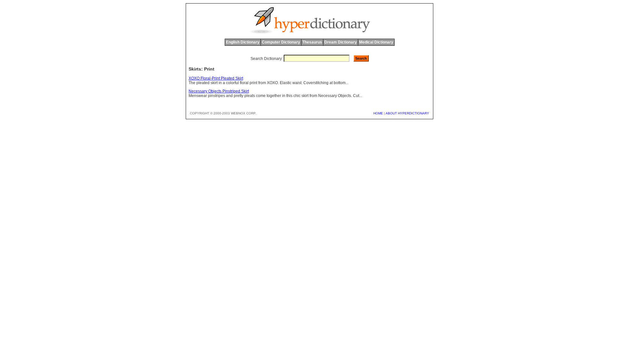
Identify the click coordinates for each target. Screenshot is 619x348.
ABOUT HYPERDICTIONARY (407, 113)
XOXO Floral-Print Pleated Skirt (216, 78)
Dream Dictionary (340, 42)
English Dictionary (243, 42)
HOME (378, 113)
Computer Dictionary (281, 42)
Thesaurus (312, 42)
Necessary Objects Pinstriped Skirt (219, 91)
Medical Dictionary (376, 42)
